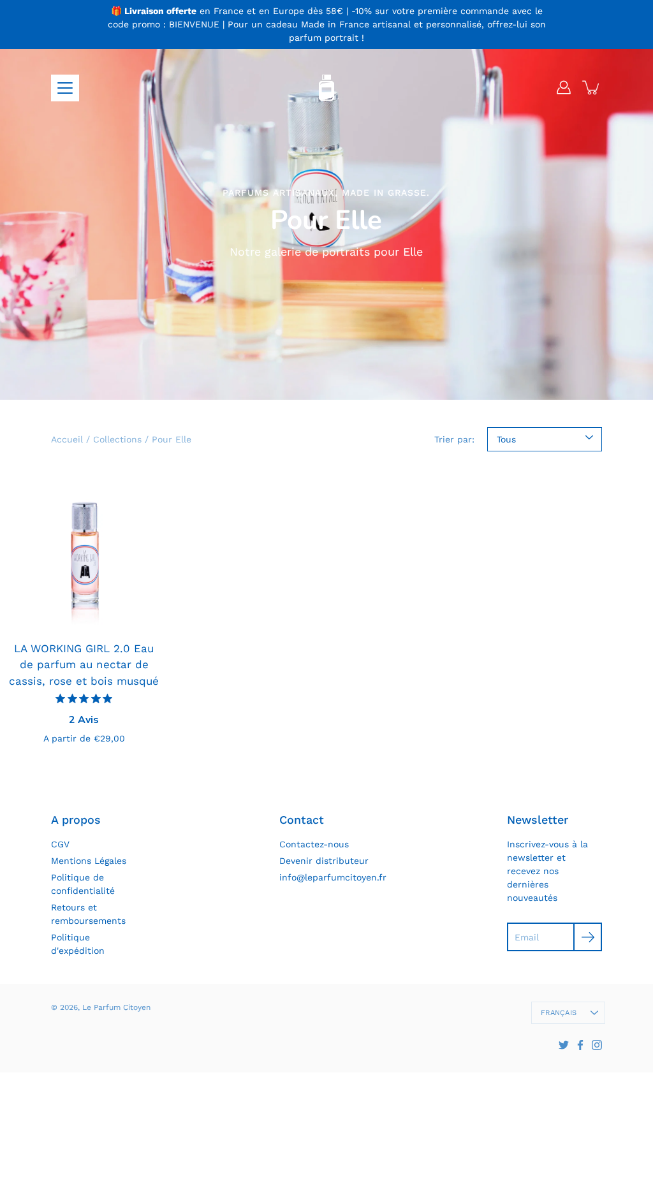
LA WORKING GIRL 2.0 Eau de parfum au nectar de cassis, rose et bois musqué (84, 664)
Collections (117, 439)
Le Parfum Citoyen (116, 1007)
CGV (60, 844)
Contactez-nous (314, 844)
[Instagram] (597, 1045)
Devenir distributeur (324, 861)
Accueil (67, 439)
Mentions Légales (88, 861)
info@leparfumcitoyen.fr (332, 877)
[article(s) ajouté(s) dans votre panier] (592, 87)
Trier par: (454, 439)
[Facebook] (580, 1045)
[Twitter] (564, 1045)
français (558, 1013)
